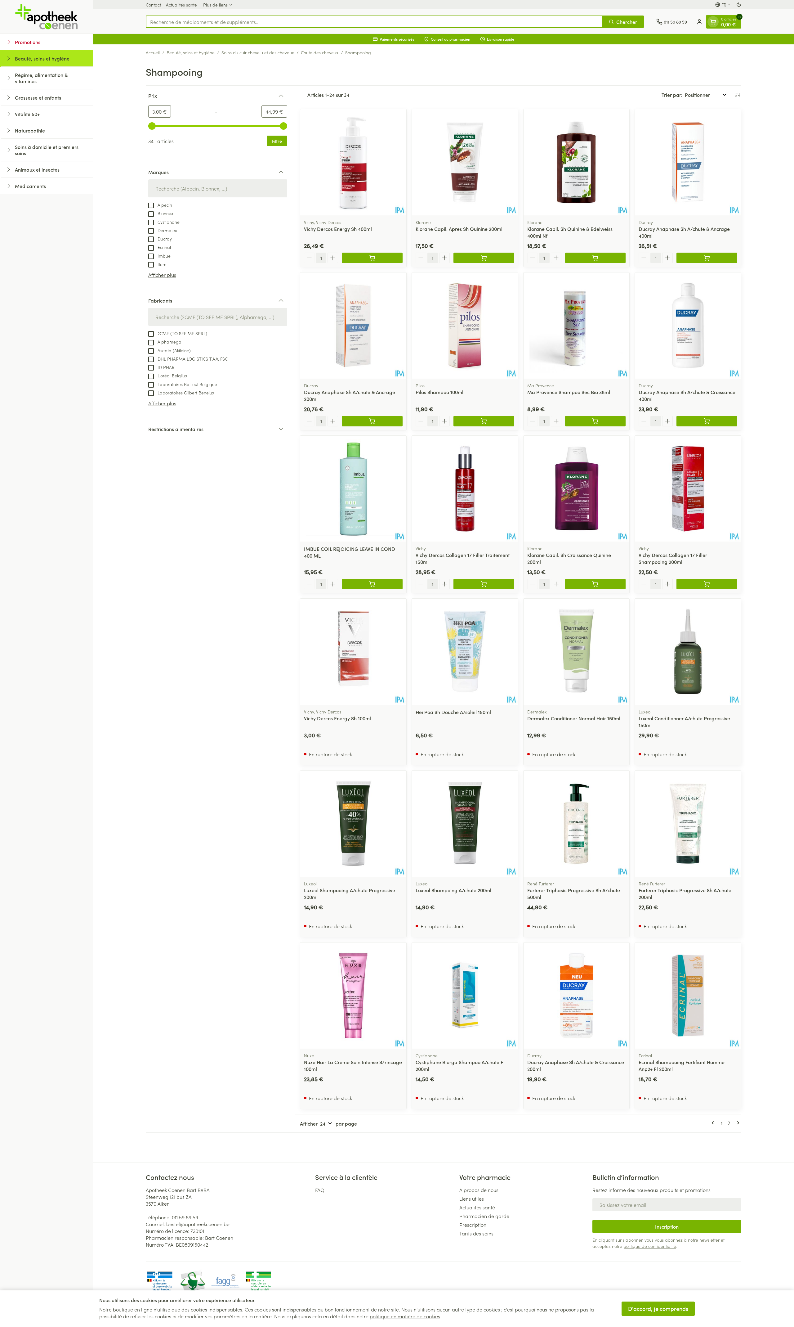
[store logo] (46, 16)
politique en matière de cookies (405, 1316)
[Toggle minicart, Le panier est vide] (713, 21)
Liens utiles (471, 1198)
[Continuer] (737, 1122)
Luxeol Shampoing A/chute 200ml (453, 890)
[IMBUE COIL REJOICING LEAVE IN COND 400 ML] (353, 489)
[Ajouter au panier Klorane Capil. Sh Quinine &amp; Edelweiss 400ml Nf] (595, 258)
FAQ (319, 1189)
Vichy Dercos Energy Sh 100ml (337, 718)
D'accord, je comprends (658, 1308)
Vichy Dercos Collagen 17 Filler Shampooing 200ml (673, 558)
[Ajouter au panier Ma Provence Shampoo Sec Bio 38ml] (595, 421)
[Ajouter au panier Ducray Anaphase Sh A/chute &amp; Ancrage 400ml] (706, 258)
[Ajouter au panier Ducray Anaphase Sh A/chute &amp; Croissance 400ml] (706, 421)
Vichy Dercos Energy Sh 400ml (338, 228)
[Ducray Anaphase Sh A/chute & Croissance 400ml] (688, 325)
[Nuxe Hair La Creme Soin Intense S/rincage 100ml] (353, 995)
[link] (714, 1122)
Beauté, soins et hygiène (191, 52)
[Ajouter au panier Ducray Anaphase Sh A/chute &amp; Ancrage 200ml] (372, 421)
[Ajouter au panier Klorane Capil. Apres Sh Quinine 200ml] (483, 258)
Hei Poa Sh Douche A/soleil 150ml (453, 711)
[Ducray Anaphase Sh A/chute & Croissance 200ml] (577, 995)
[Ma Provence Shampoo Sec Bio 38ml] (577, 325)
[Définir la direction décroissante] (737, 94)
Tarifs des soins (476, 1233)
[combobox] (374, 22)
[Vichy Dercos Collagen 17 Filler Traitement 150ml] (465, 489)
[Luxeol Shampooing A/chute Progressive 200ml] (353, 824)
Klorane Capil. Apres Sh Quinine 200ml (459, 228)
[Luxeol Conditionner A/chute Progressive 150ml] (688, 652)
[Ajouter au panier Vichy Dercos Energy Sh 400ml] (372, 258)
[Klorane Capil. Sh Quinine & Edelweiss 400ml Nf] (577, 162)
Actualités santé (181, 5)
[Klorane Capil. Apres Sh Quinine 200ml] (465, 162)
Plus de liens (215, 5)
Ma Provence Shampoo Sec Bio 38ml (568, 392)
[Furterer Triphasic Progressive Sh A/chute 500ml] (577, 824)
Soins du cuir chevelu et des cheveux (257, 52)
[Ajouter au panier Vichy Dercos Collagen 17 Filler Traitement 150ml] (483, 584)
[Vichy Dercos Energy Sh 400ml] (353, 162)
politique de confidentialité (649, 1246)
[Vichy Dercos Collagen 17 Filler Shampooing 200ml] (688, 489)
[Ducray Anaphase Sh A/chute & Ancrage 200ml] (353, 325)
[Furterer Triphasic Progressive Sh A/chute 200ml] (688, 824)
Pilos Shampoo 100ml (439, 392)
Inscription (667, 1226)
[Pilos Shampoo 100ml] (465, 325)
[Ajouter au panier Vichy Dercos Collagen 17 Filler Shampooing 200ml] (706, 584)
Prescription (472, 1224)
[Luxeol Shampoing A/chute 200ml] (465, 824)
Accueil (153, 52)
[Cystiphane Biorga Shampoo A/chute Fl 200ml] (465, 995)
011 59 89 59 (185, 1217)
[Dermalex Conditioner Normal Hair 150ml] (577, 652)
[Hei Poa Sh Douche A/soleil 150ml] (465, 652)
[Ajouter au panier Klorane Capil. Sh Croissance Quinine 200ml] (595, 584)
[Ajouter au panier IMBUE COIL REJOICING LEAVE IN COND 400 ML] (372, 584)
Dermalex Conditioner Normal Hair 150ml (573, 718)
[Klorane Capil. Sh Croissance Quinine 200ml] (577, 489)
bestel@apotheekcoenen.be (198, 1224)
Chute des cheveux (319, 52)
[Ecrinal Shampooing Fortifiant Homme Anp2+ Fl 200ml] (688, 995)
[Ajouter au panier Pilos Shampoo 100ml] (483, 421)
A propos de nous (478, 1189)
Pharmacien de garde (484, 1215)
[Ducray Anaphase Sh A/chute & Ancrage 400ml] (688, 162)
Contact (153, 5)
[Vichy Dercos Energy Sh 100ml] (353, 652)
